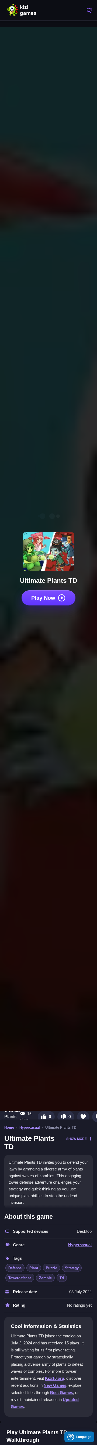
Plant (33, 1268)
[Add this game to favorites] (83, 1116)
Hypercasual (29, 1127)
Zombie (45, 1278)
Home (9, 1127)
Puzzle (51, 1268)
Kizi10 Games (29, 10)
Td (62, 1278)
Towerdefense (19, 1278)
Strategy (72, 1268)
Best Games (61, 1392)
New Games (55, 1385)
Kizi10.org (54, 1378)
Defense (15, 1268)
